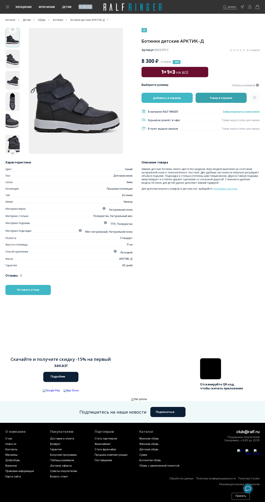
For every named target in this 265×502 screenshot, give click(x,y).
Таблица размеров (243, 85)
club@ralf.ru (248, 431)
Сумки (143, 454)
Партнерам (104, 431)
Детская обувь (148, 449)
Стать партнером (106, 438)
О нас (8, 438)
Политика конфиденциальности (216, 478)
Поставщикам (103, 460)
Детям (66, 6)
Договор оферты (61, 465)
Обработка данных (181, 478)
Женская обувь (149, 443)
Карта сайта (13, 476)
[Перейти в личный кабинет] (250, 8)
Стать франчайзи (105, 449)
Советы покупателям (63, 471)
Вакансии (11, 465)
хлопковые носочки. (225, 188)
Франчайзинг (103, 443)
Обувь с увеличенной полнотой (159, 465)
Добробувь (12, 460)
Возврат (55, 443)
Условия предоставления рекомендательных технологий (139, 498)
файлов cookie (55, 498)
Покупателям (61, 431)
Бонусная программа (63, 454)
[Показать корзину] (257, 8)
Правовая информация (19, 471)
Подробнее (58, 377)
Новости (10, 443)
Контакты (11, 449)
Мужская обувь (149, 438)
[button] (12, 153)
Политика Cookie (249, 478)
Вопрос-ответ (59, 476)
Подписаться (165, 411)
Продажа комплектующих (111, 454)
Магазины (11, 454)
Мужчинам (47, 6)
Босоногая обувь (150, 460)
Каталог (146, 431)
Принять (240, 496)
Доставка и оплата (62, 438)
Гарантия (56, 449)
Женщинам (24, 6)
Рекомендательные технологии (239, 484)
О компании (15, 431)
